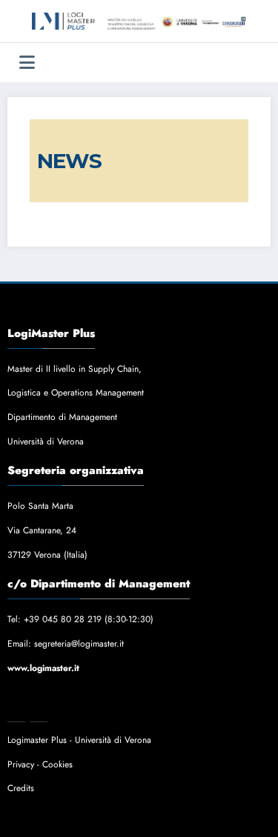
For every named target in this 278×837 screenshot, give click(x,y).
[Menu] (27, 63)
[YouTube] (61, 714)
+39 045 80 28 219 (63, 619)
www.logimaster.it (43, 668)
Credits (20, 788)
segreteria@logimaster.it (79, 643)
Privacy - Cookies (40, 764)
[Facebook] (16, 714)
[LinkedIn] (38, 714)
